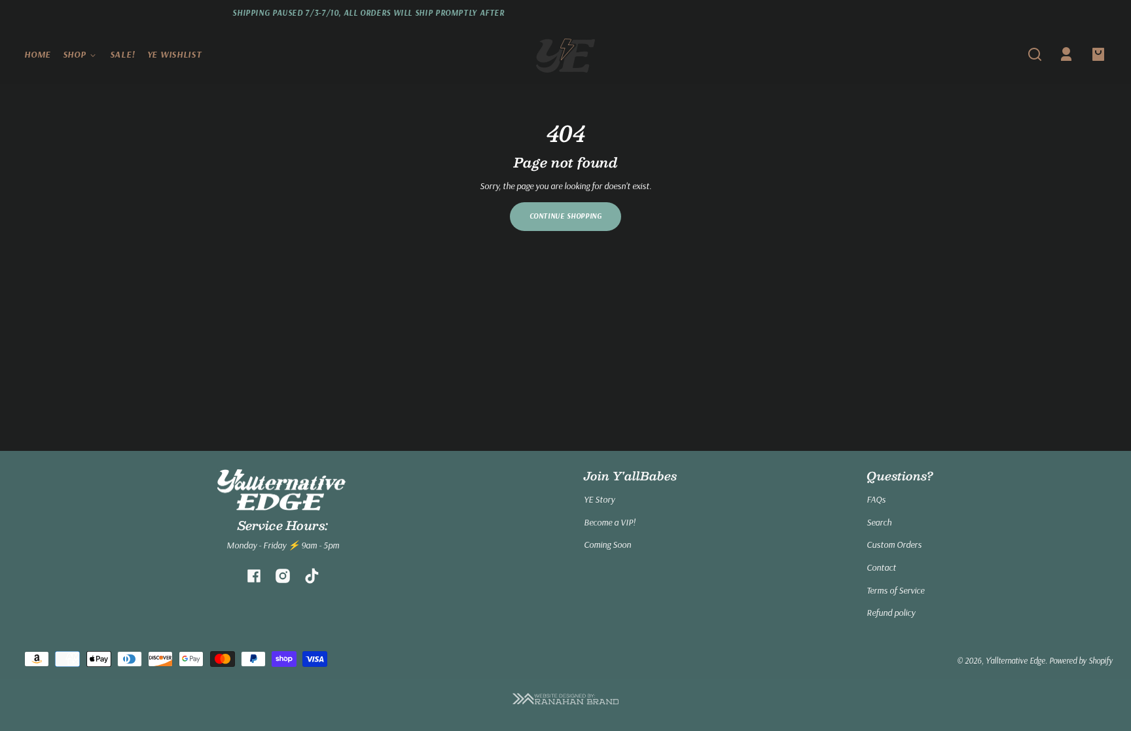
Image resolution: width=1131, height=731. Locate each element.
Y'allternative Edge (1015, 660)
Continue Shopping (566, 216)
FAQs (876, 499)
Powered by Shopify (1081, 660)
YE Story (599, 499)
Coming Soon (607, 544)
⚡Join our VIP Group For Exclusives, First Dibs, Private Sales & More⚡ (938, 13)
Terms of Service (895, 590)
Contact (881, 567)
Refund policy (891, 612)
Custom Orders (894, 544)
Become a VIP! (610, 522)
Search (879, 522)
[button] (1034, 54)
